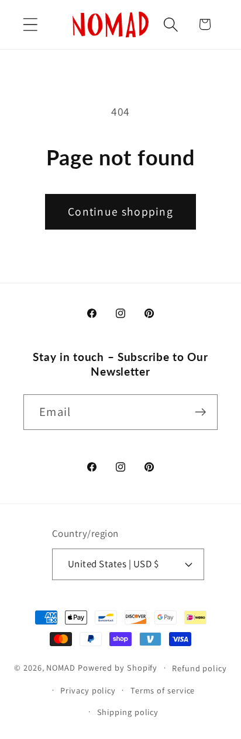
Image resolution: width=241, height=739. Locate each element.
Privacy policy (88, 690)
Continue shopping (120, 211)
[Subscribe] (200, 412)
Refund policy (199, 668)
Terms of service (162, 690)
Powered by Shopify (117, 667)
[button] (30, 24)
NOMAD (60, 667)
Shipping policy (128, 711)
